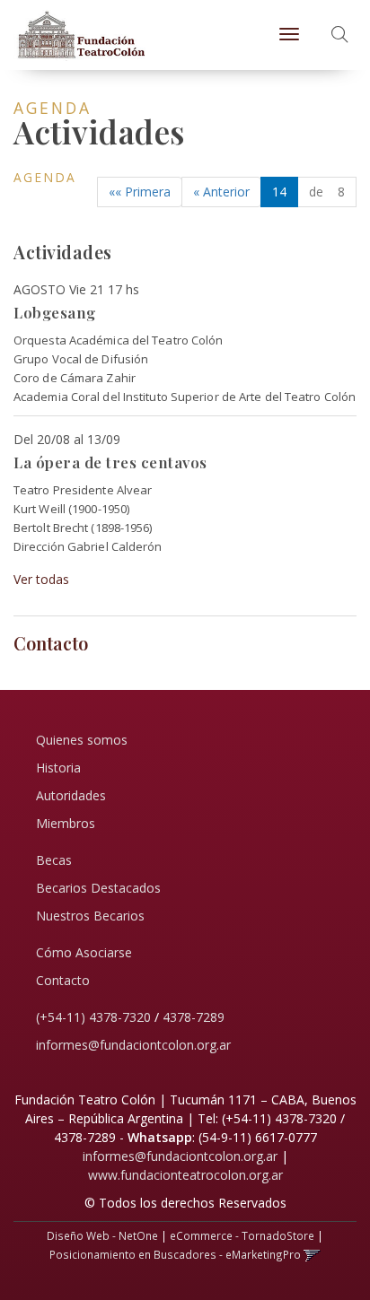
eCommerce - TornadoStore (242, 1235)
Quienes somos (82, 739)
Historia (58, 767)
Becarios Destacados (98, 887)
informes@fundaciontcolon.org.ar (133, 1044)
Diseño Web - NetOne (102, 1235)
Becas (54, 859)
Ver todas (41, 579)
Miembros (65, 823)
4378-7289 (194, 1016)
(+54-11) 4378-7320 (93, 1016)
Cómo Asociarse (84, 952)
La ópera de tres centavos (110, 462)
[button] (339, 35)
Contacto (63, 980)
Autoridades (71, 795)
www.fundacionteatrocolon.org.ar (185, 1174)
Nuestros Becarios (90, 915)
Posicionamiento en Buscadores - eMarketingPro (175, 1254)
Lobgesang (54, 312)
